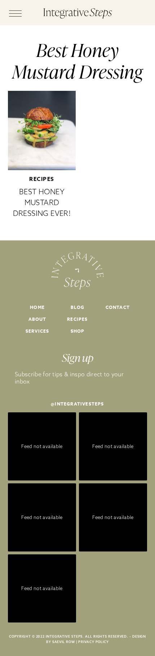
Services (37, 331)
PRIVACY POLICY (93, 642)
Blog (78, 307)
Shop (78, 331)
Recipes (41, 179)
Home (37, 307)
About (37, 319)
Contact (118, 307)
